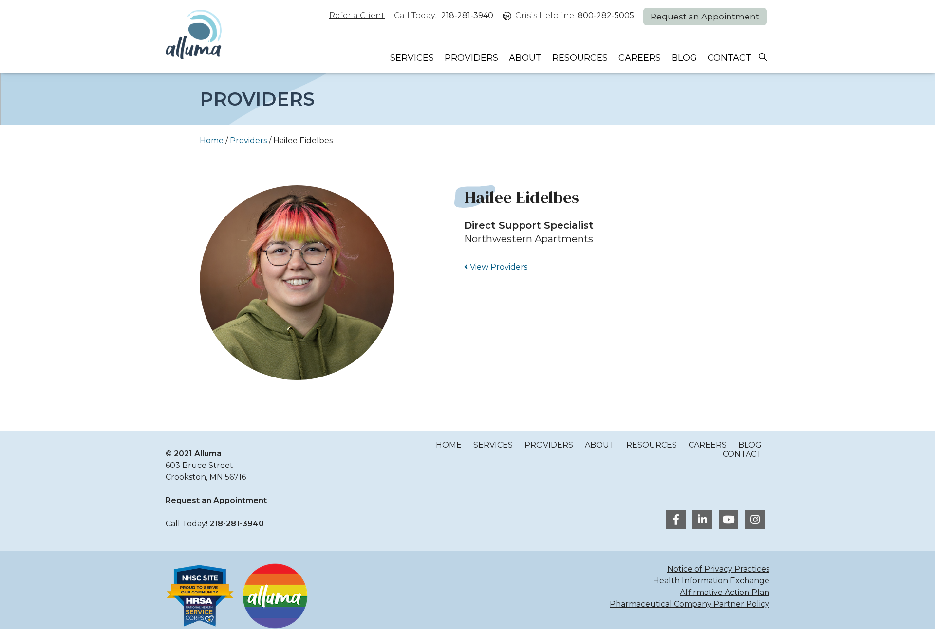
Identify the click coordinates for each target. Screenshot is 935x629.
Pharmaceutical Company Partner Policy (689, 604)
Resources (580, 58)
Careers (639, 58)
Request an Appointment (705, 16)
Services (412, 58)
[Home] (194, 35)
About (525, 58)
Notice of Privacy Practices (718, 569)
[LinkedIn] (701, 520)
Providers (471, 58)
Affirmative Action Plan (724, 592)
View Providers (497, 266)
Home (212, 140)
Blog (684, 58)
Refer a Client (357, 15)
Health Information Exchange (711, 580)
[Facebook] (674, 520)
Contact (729, 58)
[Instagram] (752, 520)
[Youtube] (727, 520)
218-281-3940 (467, 15)
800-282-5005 (606, 15)
